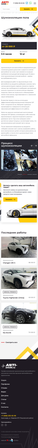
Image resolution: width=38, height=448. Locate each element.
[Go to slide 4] (34, 174)
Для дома (4, 395)
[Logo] (5, 3)
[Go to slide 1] (19, 174)
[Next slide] (36, 146)
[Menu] (35, 3)
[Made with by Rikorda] (9, 440)
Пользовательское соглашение (10, 434)
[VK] (2, 425)
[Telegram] (6, 425)
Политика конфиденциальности (10, 437)
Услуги (3, 380)
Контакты (4, 407)
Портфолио (5, 384)
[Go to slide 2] (24, 174)
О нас (3, 403)
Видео (3, 392)
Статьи (3, 399)
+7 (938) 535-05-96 (8, 416)
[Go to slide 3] (29, 174)
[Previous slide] (32, 146)
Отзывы (4, 388)
